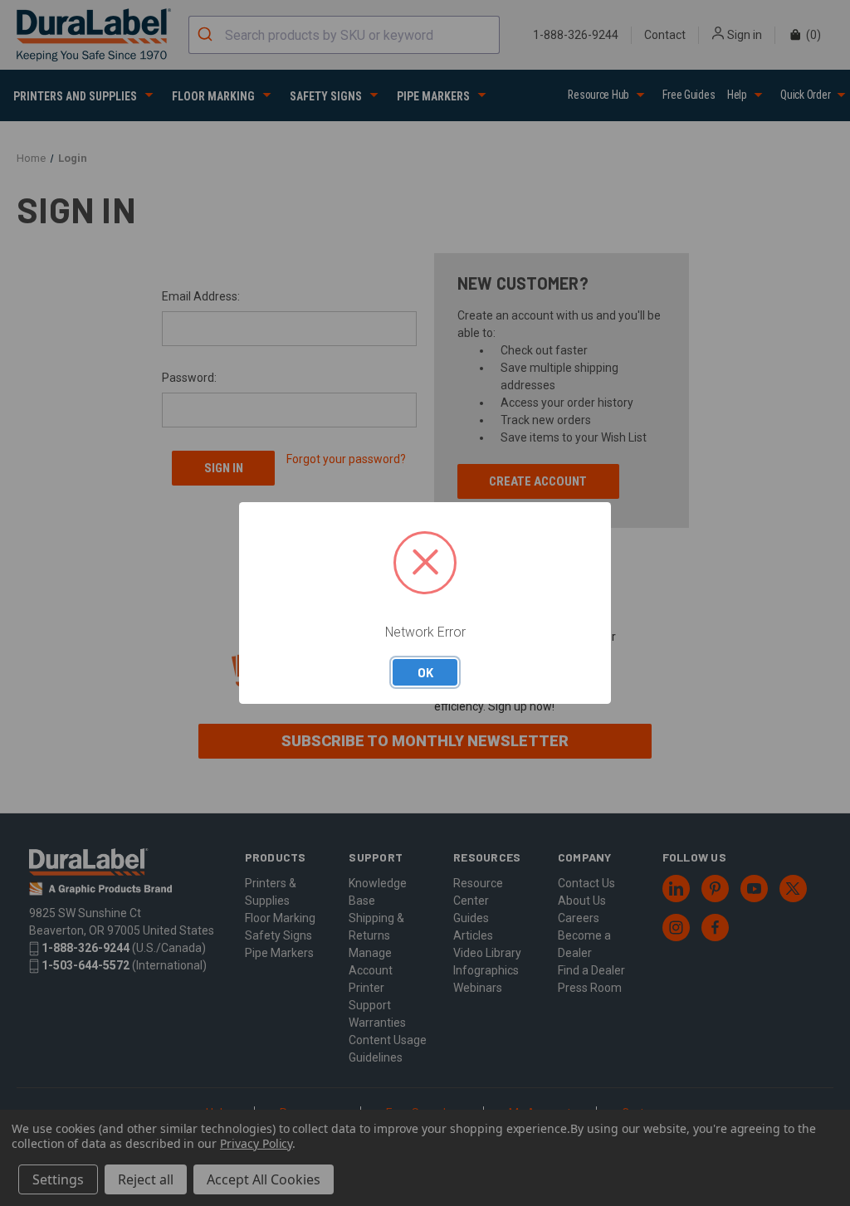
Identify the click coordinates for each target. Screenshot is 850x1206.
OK (425, 672)
